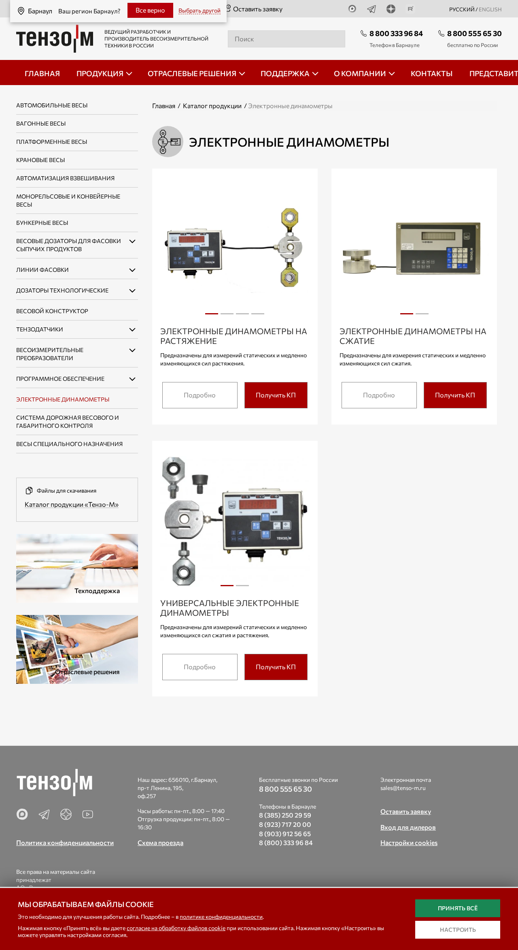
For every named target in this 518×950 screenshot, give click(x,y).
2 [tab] (227, 316)
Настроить (458, 929)
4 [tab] (257, 316)
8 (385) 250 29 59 (285, 815)
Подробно (200, 395)
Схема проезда (160, 842)
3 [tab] (242, 316)
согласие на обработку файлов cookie (176, 927)
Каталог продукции (212, 105)
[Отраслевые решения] (77, 648)
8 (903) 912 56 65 (285, 833)
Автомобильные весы (51, 105)
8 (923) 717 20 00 (285, 824)
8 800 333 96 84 (396, 33)
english (490, 9)
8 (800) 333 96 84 (286, 842)
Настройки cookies (408, 842)
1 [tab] (211, 316)
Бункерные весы (42, 222)
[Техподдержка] (77, 567)
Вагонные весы (41, 123)
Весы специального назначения (69, 443)
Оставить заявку (257, 9)
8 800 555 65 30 (474, 33)
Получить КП (276, 395)
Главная (163, 105)
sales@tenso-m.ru (403, 787)
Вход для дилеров (408, 827)
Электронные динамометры (62, 399)
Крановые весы (40, 159)
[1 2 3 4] (235, 251)
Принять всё (458, 908)
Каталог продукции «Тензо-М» (72, 504)
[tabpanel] (235, 251)
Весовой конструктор (52, 310)
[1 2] (414, 251)
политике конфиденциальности (221, 916)
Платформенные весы (51, 141)
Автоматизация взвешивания (65, 178)
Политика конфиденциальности (65, 842)
